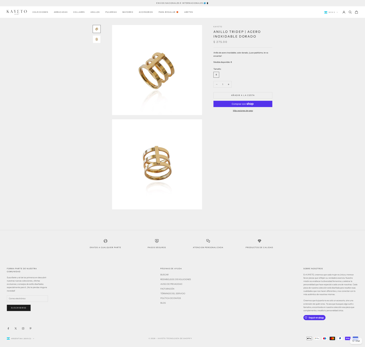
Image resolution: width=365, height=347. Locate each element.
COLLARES (79, 12)
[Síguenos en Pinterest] (30, 328)
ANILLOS (95, 12)
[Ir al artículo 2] (97, 39)
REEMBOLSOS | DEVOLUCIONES (175, 279)
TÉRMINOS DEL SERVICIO (172, 293)
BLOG (163, 303)
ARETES (188, 12)
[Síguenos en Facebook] (8, 328)
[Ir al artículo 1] (97, 29)
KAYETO (217, 27)
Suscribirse (19, 308)
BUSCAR (164, 274)
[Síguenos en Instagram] (23, 328)
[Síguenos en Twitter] (15, 328)
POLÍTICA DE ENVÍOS (170, 298)
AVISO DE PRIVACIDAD (171, 284)
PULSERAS (111, 12)
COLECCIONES (40, 12)
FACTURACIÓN (167, 288)
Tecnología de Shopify (179, 338)
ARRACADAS (61, 12)
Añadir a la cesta (243, 95)
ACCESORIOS (146, 12)
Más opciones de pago (243, 110)
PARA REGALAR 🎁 (169, 12)
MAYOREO (127, 12)
